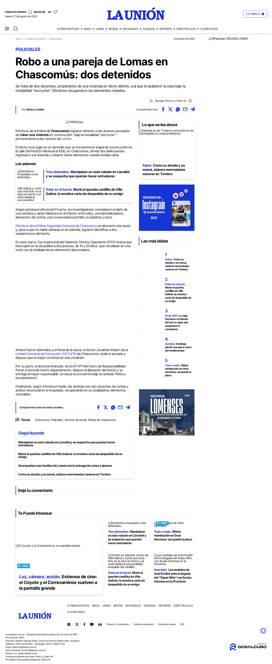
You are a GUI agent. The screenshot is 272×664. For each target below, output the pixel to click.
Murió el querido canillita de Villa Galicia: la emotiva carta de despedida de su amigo (70, 455)
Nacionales (130, 28)
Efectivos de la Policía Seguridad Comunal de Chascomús (57, 226)
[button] (255, 14)
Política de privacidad (144, 624)
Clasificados (209, 28)
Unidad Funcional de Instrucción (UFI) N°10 (46, 354)
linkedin (100, 624)
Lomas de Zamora (35, 38)
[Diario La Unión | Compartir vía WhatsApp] (178, 109)
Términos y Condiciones (117, 624)
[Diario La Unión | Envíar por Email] (185, 109)
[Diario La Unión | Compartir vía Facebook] (163, 109)
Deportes (165, 28)
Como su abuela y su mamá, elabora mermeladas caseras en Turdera (64, 474)
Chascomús (42, 420)
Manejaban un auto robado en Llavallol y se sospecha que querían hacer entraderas (66, 443)
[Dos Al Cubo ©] (248, 649)
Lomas (100, 28)
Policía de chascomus (102, 420)
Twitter (77, 624)
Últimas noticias (68, 28)
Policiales (57, 420)
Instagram (68, 624)
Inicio (87, 28)
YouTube (92, 624)
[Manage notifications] (263, 631)
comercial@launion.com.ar (33, 650)
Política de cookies (167, 624)
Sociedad (149, 28)
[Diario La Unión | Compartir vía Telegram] (192, 109)
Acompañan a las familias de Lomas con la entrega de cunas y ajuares (65, 465)
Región (113, 28)
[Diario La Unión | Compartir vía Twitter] (170, 109)
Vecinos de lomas (75, 420)
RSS (182, 624)
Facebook (84, 624)
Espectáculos (186, 28)
